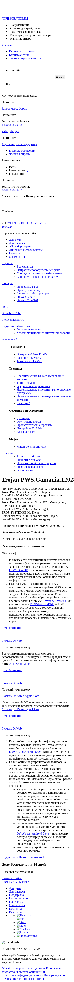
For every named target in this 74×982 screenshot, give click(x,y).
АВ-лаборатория (20, 246)
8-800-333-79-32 (12, 124)
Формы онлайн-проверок (33, 293)
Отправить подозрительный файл (38, 270)
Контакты (15, 908)
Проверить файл (27, 286)
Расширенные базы (29, 357)
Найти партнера (20, 38)
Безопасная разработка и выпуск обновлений (31, 970)
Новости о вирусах (29, 459)
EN (14, 223)
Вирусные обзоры (28, 456)
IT (27, 223)
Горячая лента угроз (30, 466)
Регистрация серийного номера (30, 35)
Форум (14, 131)
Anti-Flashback (26, 431)
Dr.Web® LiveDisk (54, 600)
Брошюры (23, 418)
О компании (17, 256)
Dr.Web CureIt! (26, 296)
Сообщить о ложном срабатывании (39, 273)
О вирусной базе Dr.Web (32, 354)
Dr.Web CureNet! (27, 300)
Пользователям (19, 898)
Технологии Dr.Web (29, 361)
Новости (14, 253)
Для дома (15, 239)
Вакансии (15, 912)
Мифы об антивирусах (31, 446)
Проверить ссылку (29, 290)
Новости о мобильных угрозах (36, 463)
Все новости (25, 470)
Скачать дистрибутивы (25, 28)
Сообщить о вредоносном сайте (37, 276)
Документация (19, 25)
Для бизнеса (17, 243)
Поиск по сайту (12, 70)
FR (23, 223)
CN (9, 223)
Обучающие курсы (29, 421)
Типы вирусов (26, 382)
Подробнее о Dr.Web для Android (23, 857)
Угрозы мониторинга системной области (43, 332)
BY (45, 223)
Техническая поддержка (25, 31)
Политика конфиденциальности (22, 975)
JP (31, 223)
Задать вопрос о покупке (25, 58)
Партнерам (16, 901)
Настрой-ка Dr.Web (29, 428)
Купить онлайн (19, 54)
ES (19, 223)
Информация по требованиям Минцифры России (33, 977)
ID (49, 223)
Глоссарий (23, 403)
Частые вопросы (19, 154)
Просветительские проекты (34, 425)
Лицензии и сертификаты (26, 249)
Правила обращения (22, 150)
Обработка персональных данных (23, 968)
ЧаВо (5, 131)
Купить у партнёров (22, 51)
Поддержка (16, 895)
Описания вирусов (29, 329)
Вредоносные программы (33, 386)
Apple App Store (19, 663)
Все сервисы (25, 266)
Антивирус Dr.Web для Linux (20, 709)
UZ (40, 223)
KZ (35, 223)
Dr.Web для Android (25, 751)
